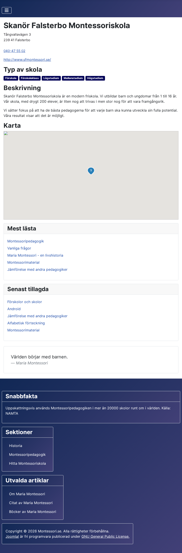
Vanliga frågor (19, 248)
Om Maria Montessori (27, 494)
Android (14, 309)
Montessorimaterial (23, 262)
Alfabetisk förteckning (26, 323)
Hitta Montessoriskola (27, 463)
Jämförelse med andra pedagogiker (37, 269)
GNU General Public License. (105, 536)
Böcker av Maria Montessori (32, 511)
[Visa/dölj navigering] (7, 10)
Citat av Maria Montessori (31, 503)
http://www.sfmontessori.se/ (27, 59)
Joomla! (12, 536)
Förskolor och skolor (24, 302)
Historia (15, 445)
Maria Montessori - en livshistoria (35, 255)
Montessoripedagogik (25, 241)
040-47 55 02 (14, 51)
